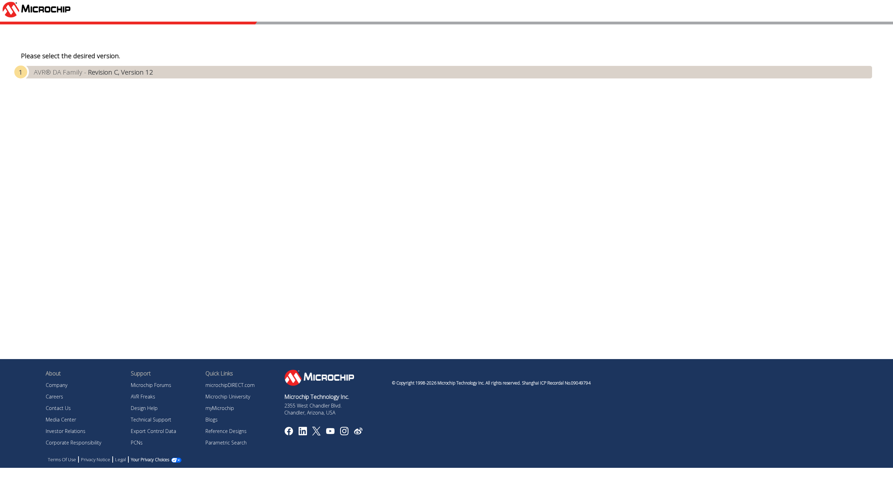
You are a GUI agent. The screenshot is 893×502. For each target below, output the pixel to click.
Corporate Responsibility (73, 442)
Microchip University (227, 396)
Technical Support (151, 419)
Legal (120, 459)
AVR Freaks (143, 396)
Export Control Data (153, 431)
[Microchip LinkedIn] (302, 433)
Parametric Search (226, 442)
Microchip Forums (151, 385)
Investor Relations (65, 431)
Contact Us (58, 408)
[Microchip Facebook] (288, 433)
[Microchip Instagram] (344, 433)
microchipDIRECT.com (230, 385)
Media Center (61, 419)
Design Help (144, 408)
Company (56, 385)
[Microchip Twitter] (316, 433)
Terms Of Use (62, 459)
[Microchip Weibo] (358, 432)
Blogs (211, 419)
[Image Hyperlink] (330, 432)
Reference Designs (226, 431)
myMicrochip (219, 408)
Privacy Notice (95, 459)
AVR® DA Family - (93, 72)
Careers (54, 396)
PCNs (137, 442)
